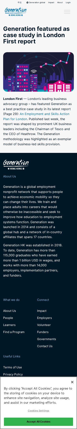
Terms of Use (12, 367)
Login (68, 3)
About (60, 3)
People (8, 318)
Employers (44, 318)
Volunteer (44, 325)
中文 (20, 3)
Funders (43, 332)
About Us (9, 311)
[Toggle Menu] (67, 12)
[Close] (72, 382)
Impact (51, 3)
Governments (46, 339)
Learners (9, 325)
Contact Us (45, 346)
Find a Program (13, 332)
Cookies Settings (38, 410)
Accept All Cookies (38, 421)
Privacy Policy (13, 374)
